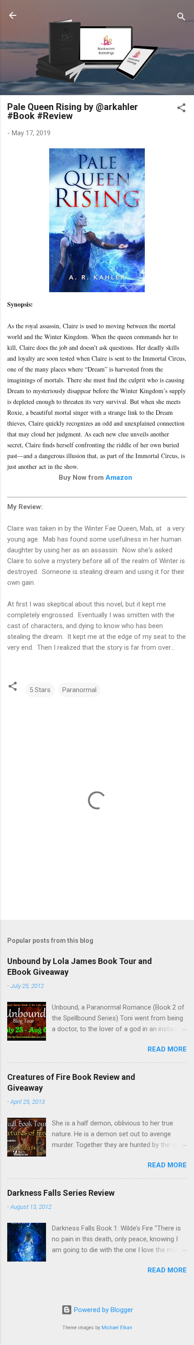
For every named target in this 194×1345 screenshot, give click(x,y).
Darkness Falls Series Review (61, 1193)
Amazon (119, 477)
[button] (181, 109)
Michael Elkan (117, 1328)
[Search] (181, 18)
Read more (167, 1049)
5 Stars (40, 690)
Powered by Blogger (102, 1310)
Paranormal (79, 690)
